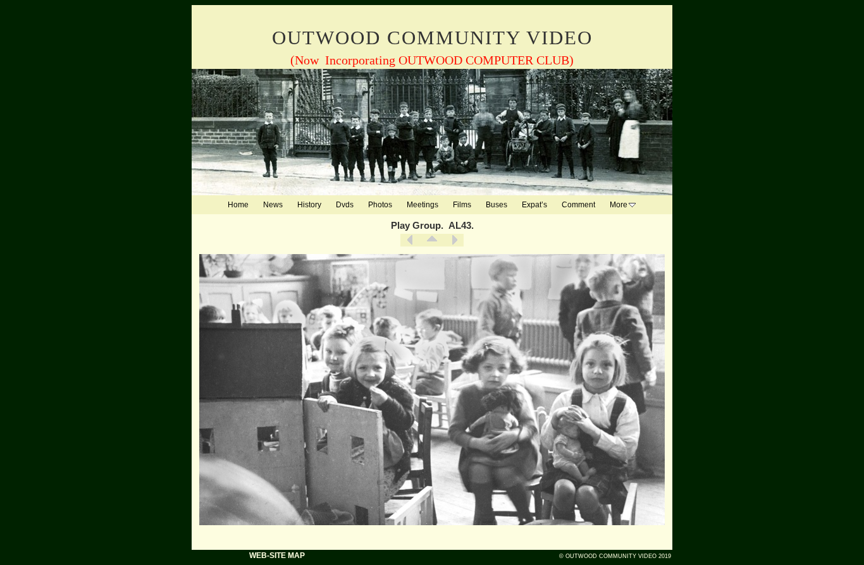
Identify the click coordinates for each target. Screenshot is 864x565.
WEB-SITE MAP (277, 555)
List (432, 240)
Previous (409, 240)
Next (454, 240)
